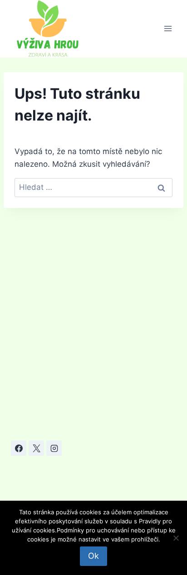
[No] (175, 537)
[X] (36, 448)
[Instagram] (54, 448)
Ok (93, 556)
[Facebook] (18, 448)
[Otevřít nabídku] (167, 29)
